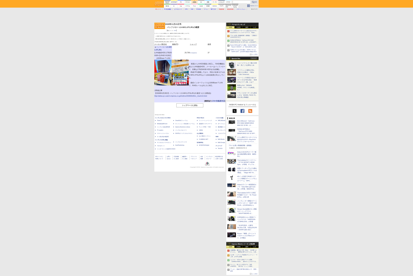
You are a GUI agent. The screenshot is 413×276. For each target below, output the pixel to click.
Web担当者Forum (162, 123)
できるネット (161, 145)
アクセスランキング (238, 24)
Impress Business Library (182, 127)
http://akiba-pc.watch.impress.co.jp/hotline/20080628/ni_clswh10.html (180, 96)
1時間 (230, 27)
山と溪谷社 (200, 133)
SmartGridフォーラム (181, 120)
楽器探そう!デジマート (205, 123)
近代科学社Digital (204, 145)
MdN (217, 136)
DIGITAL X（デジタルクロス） (184, 133)
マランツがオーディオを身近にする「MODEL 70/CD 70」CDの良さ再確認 (247, 95)
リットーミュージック (205, 120)
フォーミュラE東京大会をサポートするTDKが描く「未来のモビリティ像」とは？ (247, 80)
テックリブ (219, 145)
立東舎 (201, 130)
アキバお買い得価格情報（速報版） (241, 145)
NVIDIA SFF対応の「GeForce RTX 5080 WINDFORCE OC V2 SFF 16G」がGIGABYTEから (243, 42)
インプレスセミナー (181, 130)
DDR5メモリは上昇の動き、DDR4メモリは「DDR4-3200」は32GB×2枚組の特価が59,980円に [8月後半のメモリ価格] (244, 51)
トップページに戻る (190, 105)
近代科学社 (200, 142)
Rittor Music (200, 118)
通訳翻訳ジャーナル (223, 127)
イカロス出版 (219, 118)
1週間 (246, 27)
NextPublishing (179, 145)
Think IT (159, 120)
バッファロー (161, 47)
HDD (175, 30)
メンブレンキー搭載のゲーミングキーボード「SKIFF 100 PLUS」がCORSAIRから (247, 203)
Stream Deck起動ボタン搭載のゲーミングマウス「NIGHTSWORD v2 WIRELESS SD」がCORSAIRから (247, 213)
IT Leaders (160, 130)
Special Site (236, 58)
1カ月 (254, 27)
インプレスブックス (181, 142)
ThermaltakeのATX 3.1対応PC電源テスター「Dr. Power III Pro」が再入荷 (247, 195)
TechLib (220, 148)
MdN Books (221, 139)
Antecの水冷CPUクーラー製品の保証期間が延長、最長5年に (246, 154)
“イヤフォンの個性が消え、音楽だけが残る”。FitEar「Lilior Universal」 (246, 72)
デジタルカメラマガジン (164, 142)
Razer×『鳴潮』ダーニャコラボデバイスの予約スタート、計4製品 (246, 236)
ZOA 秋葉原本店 (193, 52)
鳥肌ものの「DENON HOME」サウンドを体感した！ (246, 87)
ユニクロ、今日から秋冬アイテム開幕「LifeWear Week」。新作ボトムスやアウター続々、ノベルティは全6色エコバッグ (243, 261)
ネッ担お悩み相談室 (163, 136)
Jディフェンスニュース (224, 123)
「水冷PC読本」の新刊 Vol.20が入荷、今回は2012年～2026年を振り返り (247, 227)
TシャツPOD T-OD (205, 127)
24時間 (238, 27)
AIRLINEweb (221, 120)
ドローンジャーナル (163, 133)
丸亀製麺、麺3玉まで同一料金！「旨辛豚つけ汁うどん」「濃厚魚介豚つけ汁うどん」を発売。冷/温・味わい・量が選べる (243, 252)
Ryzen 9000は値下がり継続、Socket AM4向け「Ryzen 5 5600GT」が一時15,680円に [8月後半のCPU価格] (243, 46)
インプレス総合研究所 (163, 127)
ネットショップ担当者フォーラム (185, 123)
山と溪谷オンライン (205, 136)
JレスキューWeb (223, 130)
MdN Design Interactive (224, 142)
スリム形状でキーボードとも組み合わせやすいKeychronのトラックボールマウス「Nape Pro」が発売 (243, 32)
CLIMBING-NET (203, 139)
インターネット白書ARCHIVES (166, 149)
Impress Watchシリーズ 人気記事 (243, 244)
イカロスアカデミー (223, 133)
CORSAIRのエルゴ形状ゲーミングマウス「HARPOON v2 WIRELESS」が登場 (246, 219)
